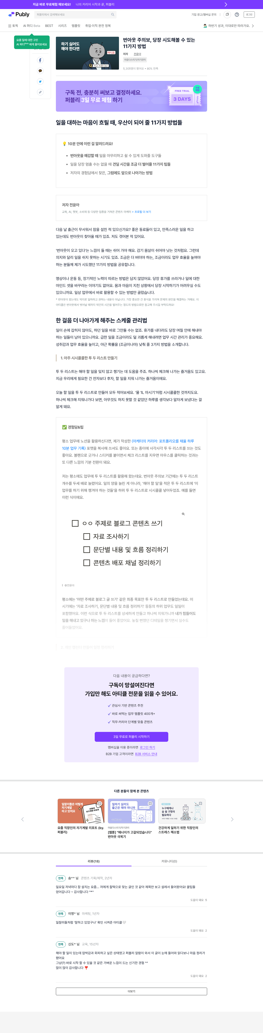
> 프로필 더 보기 (141, 211)
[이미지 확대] (183, 514)
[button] (32, 42)
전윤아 (137, 54)
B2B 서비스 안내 (146, 754)
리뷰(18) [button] (94, 861)
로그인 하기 (147, 747)
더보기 (131, 991)
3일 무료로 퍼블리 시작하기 (131, 737)
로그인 (249, 14)
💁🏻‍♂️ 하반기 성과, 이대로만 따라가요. (226, 26)
